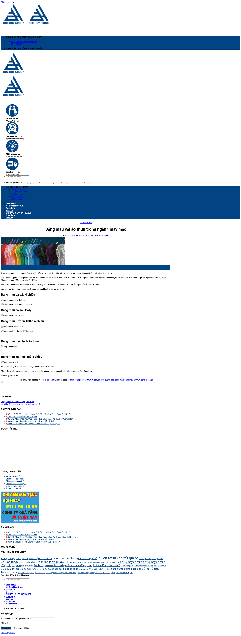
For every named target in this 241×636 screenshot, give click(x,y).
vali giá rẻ (115, 562)
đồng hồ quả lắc (83, 569)
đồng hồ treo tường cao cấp (126, 568)
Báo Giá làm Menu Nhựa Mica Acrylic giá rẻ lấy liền (31, 421)
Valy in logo (76, 183)
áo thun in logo (91, 380)
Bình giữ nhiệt (89, 183)
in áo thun (141, 559)
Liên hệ (9, 218)
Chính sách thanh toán (15, 481)
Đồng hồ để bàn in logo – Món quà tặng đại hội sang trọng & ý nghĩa (39, 414)
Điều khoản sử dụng (15, 486)
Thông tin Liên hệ (13, 488)
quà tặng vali (108, 562)
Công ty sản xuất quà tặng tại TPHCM (17, 401)
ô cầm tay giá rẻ (13, 569)
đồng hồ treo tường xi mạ (102, 573)
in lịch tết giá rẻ (125, 558)
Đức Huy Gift (103, 235)
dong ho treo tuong (66, 558)
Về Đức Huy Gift (13, 476)
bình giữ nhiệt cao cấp (27, 558)
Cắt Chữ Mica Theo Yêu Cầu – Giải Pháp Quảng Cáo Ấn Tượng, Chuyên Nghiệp (41, 419)
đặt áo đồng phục (68, 568)
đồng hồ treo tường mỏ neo (26, 573)
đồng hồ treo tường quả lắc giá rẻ (61, 573)
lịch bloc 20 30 (35, 562)
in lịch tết (105, 558)
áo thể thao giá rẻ (127, 566)
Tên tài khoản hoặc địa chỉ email (16, 618)
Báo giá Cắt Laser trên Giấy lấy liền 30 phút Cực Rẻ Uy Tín (33, 423)
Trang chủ (11, 203)
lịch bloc (11, 562)
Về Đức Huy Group (14, 206)
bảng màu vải (147, 380)
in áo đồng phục (150, 559)
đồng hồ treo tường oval (42, 573)
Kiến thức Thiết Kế (86, 223)
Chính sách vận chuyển (16, 483)
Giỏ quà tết (64, 183)
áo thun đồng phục (76, 380)
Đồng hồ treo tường (19, 192)
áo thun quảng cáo (106, 380)
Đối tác (9, 210)
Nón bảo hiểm (17, 194)
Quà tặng (10, 215)
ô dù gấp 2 (39, 569)
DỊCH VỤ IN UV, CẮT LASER (18, 213)
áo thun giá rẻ (42, 565)
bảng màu (119, 380)
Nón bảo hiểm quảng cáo (48, 183)
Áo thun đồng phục (28, 183)
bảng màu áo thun (132, 380)
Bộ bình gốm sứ (18, 196)
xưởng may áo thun (130, 562)
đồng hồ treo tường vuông (84, 573)
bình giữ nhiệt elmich (45, 559)
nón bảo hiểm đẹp (98, 562)
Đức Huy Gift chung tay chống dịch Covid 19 (20, 404)
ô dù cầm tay (28, 569)
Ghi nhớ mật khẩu (21, 628)
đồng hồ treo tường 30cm (99, 569)
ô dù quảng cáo (50, 569)
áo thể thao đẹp (139, 566)
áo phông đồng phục (27, 566)
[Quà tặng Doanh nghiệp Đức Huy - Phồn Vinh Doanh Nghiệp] (26, 24)
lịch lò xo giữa (53, 562)
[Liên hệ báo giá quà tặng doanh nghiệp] (20, 522)
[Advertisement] (76, 450)
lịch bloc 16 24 (22, 562)
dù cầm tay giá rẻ (88, 558)
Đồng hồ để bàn (18, 189)
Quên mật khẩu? (8, 632)
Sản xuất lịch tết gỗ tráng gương (22, 416)
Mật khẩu (6, 623)
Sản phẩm (10, 208)
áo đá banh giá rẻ (151, 566)
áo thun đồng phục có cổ (106, 565)
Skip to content (7, 2)
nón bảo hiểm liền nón (85, 562)
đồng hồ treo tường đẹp (122, 572)
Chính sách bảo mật (14, 479)
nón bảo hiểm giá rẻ (70, 562)
